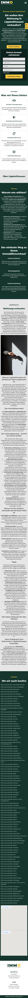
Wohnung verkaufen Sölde (8, 773)
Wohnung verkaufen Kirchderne (10, 776)
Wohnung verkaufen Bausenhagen (11, 714)
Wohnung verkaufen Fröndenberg (11, 694)
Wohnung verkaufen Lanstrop (9, 850)
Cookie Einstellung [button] (14, 977)
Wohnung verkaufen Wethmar (10, 824)
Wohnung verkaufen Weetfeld (9, 794)
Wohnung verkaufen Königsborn (10, 886)
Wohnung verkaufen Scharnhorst (10, 833)
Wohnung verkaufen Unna (8, 871)
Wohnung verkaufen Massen (9, 868)
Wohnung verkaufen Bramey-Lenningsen (13, 840)
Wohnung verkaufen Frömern (9, 769)
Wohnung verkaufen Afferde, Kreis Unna (12, 896)
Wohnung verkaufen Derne (9, 797)
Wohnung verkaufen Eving (8, 721)
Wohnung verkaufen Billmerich (10, 803)
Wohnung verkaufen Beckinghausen (11, 838)
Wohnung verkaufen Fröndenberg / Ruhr (12, 684)
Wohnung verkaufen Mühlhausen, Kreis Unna (14, 836)
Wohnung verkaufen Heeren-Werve (11, 878)
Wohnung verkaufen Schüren (9, 719)
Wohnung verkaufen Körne (8, 716)
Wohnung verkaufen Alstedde (9, 733)
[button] (25, 3)
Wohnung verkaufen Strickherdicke (11, 758)
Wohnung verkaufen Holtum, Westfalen (12, 696)
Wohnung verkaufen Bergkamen (10, 893)
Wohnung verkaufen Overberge (10, 880)
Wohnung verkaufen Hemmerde (10, 766)
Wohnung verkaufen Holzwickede (10, 780)
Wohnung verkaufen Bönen (9, 845)
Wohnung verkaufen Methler (9, 889)
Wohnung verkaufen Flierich (9, 787)
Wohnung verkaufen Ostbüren (10, 764)
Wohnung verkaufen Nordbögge (10, 857)
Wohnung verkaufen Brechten (9, 723)
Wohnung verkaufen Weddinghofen (11, 891)
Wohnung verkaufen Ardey (8, 730)
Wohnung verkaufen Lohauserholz (11, 737)
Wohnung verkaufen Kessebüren (10, 812)
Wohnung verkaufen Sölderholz (10, 735)
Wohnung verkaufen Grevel (9, 831)
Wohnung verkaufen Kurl (8, 854)
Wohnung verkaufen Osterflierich (10, 726)
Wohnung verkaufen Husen (9, 875)
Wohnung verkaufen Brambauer (10, 689)
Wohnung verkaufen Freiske (9, 746)
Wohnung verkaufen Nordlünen (10, 771)
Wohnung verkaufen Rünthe (9, 852)
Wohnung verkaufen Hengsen (9, 751)
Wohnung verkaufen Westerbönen (11, 822)
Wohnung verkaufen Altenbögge (10, 866)
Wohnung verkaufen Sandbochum (11, 829)
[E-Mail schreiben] (26, 27)
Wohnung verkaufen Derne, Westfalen (12, 898)
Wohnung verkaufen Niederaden (10, 861)
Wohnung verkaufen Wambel (9, 748)
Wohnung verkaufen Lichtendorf (10, 703)
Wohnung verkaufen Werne (9, 819)
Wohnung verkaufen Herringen (10, 792)
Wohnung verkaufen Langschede (10, 728)
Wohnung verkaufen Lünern (9, 826)
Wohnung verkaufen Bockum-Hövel (11, 712)
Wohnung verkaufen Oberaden (10, 864)
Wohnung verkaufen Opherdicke (10, 755)
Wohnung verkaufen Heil (8, 859)
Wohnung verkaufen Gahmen (9, 783)
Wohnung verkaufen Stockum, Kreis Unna (13, 808)
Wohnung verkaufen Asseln (9, 815)
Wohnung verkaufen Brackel (9, 790)
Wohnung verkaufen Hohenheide (10, 705)
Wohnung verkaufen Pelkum (9, 817)
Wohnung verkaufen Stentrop (9, 691)
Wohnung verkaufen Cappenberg (10, 753)
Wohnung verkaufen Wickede (9, 847)
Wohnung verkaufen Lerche (9, 873)
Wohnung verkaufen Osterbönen (10, 778)
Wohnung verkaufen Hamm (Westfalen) (12, 687)
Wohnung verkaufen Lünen (9, 810)
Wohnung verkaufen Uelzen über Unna (12, 843)
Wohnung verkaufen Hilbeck (9, 701)
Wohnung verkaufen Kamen (9, 903)
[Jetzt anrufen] (26, 24)
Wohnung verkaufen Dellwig (9, 740)
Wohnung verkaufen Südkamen (10, 900)
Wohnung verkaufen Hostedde (10, 805)
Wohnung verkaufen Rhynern (9, 698)
